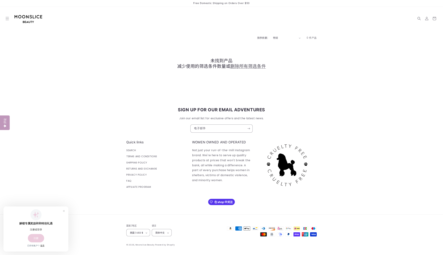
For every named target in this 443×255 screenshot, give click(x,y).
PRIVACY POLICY (136, 174)
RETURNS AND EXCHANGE (141, 168)
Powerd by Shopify (165, 245)
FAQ (129, 181)
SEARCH (131, 150)
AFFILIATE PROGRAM (138, 187)
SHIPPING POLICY (136, 162)
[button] (7, 18)
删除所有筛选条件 (248, 66)
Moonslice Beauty (145, 245)
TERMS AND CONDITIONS (141, 156)
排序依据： (263, 38)
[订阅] (248, 128)
